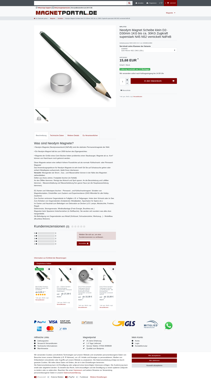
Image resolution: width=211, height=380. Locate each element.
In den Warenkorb (153, 81)
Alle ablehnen (154, 360)
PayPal (71, 377)
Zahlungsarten (43, 341)
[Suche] (129, 3)
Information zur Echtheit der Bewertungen (50, 258)
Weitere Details (73, 135)
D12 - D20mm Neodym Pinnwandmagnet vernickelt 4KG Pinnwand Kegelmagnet (64, 289)
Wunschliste (126, 90)
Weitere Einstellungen (98, 377)
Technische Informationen (47, 346)
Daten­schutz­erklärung (72, 373)
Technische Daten (57, 135)
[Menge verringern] (127, 83)
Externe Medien (57, 377)
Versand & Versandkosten (47, 343)
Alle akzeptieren (154, 355)
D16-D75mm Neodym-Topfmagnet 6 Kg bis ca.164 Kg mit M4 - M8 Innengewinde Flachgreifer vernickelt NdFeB (106, 290)
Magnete (169, 13)
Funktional (84, 377)
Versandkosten (137, 96)
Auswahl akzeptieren (154, 365)
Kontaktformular (141, 346)
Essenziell (42, 377)
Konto (137, 341)
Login (137, 343)
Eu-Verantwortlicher (90, 135)
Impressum (78, 370)
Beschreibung (41, 135)
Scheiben (60, 18)
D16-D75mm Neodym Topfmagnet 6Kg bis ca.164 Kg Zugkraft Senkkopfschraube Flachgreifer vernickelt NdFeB (84, 290)
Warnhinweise (42, 348)
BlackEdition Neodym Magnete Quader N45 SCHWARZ (41, 288)
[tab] (41, 135)
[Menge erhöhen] (127, 80)
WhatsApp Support (44, 8)
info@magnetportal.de (62, 8)
